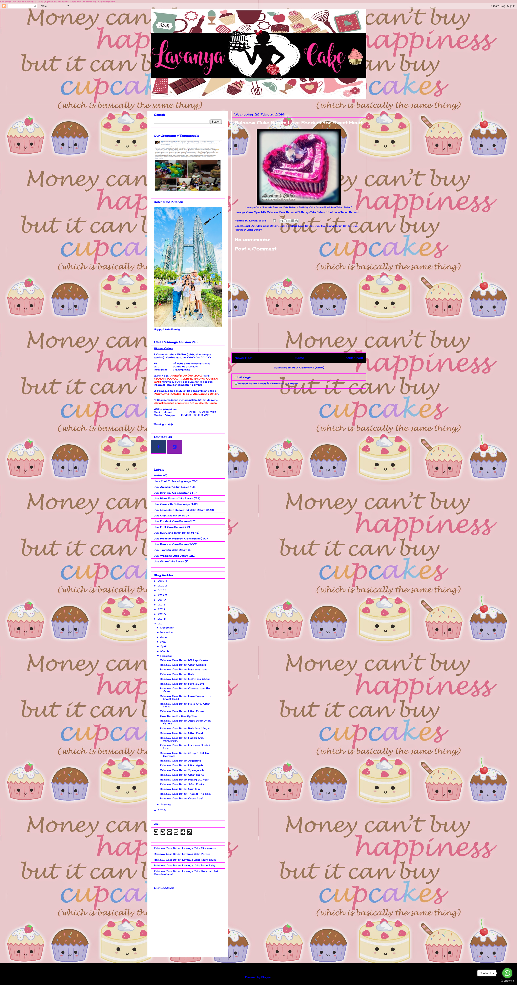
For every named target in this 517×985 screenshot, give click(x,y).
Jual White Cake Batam (169, 561)
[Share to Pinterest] (297, 221)
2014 (162, 623)
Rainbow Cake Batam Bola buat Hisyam (185, 728)
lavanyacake (182, 369)
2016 (162, 614)
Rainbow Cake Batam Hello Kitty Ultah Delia (185, 705)
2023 (162, 580)
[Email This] (281, 221)
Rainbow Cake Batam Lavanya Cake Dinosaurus (185, 848)
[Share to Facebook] (293, 221)
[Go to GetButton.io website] (507, 981)
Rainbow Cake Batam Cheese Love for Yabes (185, 690)
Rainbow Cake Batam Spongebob (182, 770)
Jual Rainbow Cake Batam (171, 544)
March (164, 651)
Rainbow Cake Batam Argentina (180, 760)
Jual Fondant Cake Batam (296, 225)
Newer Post (243, 357)
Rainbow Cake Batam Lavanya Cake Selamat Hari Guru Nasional (186, 873)
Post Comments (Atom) (308, 367)
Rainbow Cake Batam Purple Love (182, 683)
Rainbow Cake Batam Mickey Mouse (184, 660)
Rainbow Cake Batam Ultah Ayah (181, 765)
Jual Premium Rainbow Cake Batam (177, 538)
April (163, 646)
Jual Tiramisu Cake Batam (170, 549)
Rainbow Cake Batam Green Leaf (181, 798)
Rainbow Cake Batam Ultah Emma (182, 711)
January (165, 804)
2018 (162, 604)
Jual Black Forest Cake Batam (173, 498)
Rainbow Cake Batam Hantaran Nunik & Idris (185, 747)
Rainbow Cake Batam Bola (177, 674)
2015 (162, 618)
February (166, 655)
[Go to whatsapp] (507, 973)
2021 (162, 590)
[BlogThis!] (285, 221)
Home (299, 357)
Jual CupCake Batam (167, 515)
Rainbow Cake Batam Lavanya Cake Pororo (182, 853)
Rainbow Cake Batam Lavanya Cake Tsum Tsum (185, 859)
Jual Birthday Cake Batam (261, 225)
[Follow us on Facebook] (158, 446)
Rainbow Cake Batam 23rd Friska (182, 784)
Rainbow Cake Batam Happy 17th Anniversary (182, 739)
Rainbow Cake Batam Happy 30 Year (184, 779)
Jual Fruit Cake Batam (168, 527)
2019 (162, 599)
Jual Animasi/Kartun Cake (171, 486)
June (163, 637)
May (163, 641)
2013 (162, 810)
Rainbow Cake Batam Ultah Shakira (183, 664)
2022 (162, 585)
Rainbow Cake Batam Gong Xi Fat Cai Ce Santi (184, 754)
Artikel (158, 475)
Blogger (266, 977)
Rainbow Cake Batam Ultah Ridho (182, 774)
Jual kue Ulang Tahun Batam (333, 225)
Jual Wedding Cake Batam (171, 555)
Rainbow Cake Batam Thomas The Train (185, 793)
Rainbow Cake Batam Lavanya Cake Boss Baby (184, 865)
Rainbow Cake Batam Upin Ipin (180, 788)
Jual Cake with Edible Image (172, 504)
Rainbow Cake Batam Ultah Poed (181, 732)
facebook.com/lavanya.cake (192, 363)
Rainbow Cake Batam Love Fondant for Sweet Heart (185, 697)
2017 (161, 609)
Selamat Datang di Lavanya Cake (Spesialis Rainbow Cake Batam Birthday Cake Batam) (57, 1)
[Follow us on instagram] (174, 446)
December (166, 627)
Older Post (354, 357)
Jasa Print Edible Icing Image (172, 481)
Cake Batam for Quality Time (178, 716)
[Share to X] (289, 221)
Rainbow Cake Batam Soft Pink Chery (185, 678)
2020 (162, 595)
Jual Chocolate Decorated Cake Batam (179, 509)
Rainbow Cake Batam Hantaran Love (183, 669)
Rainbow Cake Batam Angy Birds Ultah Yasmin (185, 722)
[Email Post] (274, 220)
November (166, 632)
